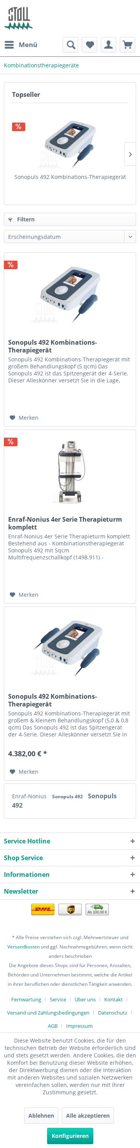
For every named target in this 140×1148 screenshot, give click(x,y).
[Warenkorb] (127, 45)
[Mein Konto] (108, 45)
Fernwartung (26, 999)
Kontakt (113, 999)
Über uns (85, 999)
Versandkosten (23, 946)
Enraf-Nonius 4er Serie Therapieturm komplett (65, 523)
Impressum (79, 1025)
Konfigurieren (70, 1135)
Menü (28, 44)
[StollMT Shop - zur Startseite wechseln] (18, 18)
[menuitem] (20, 45)
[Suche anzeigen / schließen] (70, 45)
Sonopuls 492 (68, 796)
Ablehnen (41, 1115)
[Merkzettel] (89, 45)
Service (58, 999)
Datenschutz (112, 1012)
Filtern (25, 219)
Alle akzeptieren (88, 1115)
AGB (53, 1025)
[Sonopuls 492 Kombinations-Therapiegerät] (70, 142)
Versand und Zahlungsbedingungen (48, 1012)
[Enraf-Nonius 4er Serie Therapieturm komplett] (70, 469)
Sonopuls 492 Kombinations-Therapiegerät (70, 177)
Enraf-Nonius (30, 796)
